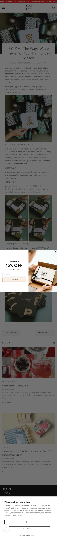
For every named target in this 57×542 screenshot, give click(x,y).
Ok (27, 522)
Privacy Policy (16, 515)
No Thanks (27, 528)
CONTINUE (14, 279)
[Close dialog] (55, 251)
